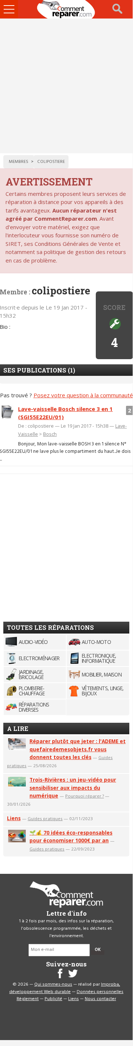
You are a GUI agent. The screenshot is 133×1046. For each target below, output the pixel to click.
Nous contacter (100, 999)
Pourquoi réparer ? (84, 796)
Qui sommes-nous (53, 984)
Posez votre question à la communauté (83, 395)
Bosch (50, 434)
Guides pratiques (45, 818)
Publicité (53, 999)
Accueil (66, 9)
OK (98, 949)
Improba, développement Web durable (64, 988)
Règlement (28, 999)
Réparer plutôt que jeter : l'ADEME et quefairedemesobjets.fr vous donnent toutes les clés (77, 749)
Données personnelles (100, 992)
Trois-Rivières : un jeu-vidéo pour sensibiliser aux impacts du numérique (72, 787)
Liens (14, 818)
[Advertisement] (66, 86)
